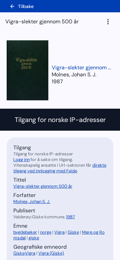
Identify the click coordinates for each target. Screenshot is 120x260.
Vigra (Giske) (51, 253)
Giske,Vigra (24, 253)
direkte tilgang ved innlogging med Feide (59, 168)
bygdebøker (25, 232)
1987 (57, 81)
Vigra (59, 232)
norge (45, 232)
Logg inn (21, 159)
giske (34, 238)
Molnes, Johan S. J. (31, 201)
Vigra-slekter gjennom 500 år (82, 67)
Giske (73, 232)
